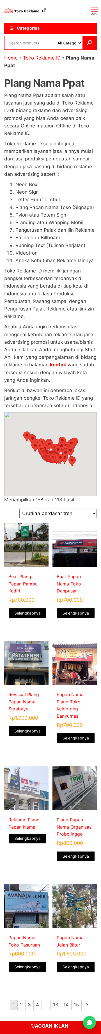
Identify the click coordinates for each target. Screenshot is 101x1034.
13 (55, 1004)
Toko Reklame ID (42, 58)
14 (66, 1004)
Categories (28, 28)
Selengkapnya (27, 613)
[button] (72, 461)
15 (76, 1004)
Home (11, 58)
